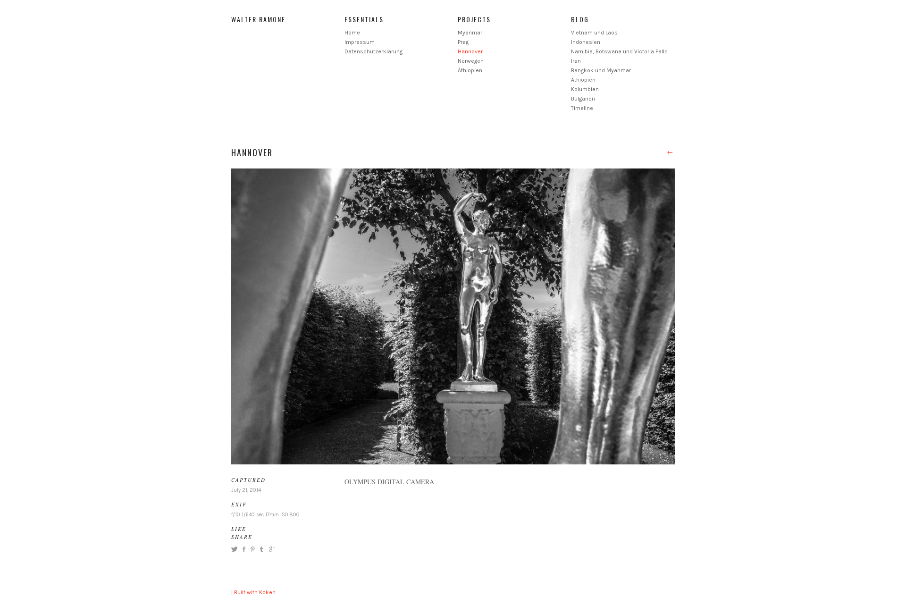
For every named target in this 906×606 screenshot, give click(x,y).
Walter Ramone (258, 19)
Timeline (582, 108)
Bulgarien (583, 98)
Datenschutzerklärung (373, 51)
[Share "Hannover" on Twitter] (235, 549)
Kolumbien (585, 89)
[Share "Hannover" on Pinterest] (252, 549)
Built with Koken (255, 592)
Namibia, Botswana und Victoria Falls (619, 51)
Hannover (470, 51)
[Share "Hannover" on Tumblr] (262, 549)
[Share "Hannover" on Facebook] (244, 549)
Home (352, 32)
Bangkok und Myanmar (601, 70)
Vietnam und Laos (594, 32)
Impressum (359, 42)
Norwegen (471, 61)
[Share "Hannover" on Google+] (271, 549)
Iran (576, 61)
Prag (463, 42)
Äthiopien (470, 70)
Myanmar (470, 32)
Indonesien (585, 42)
